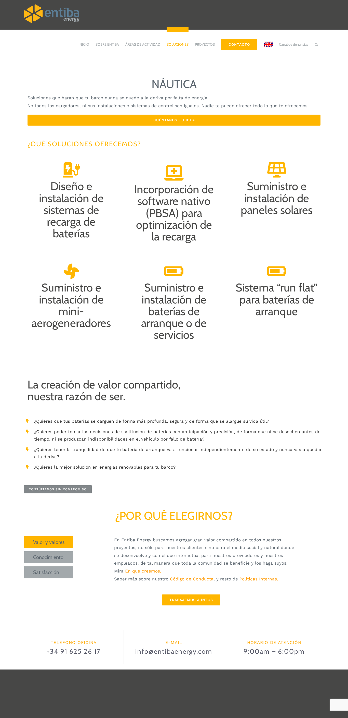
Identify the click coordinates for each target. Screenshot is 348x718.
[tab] (49, 542)
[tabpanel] (191, 571)
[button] (316, 42)
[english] (268, 42)
